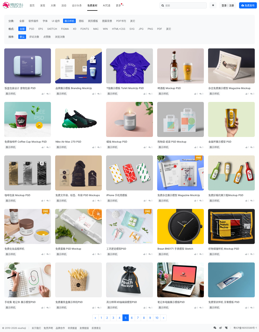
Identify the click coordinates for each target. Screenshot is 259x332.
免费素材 (92, 5)
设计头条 (77, 5)
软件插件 (33, 20)
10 (156, 318)
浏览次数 (60, 36)
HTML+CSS (118, 28)
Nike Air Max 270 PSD (68, 141)
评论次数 (34, 36)
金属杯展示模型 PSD (219, 141)
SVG (132, 28)
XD (74, 28)
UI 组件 (56, 20)
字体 (45, 20)
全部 (21, 20)
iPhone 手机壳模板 (116, 195)
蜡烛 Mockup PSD (116, 141)
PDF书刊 (121, 20)
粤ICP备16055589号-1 (245, 327)
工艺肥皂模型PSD (116, 248)
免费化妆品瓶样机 (14, 248)
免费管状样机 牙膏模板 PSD (223, 301)
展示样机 (69, 20)
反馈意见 (96, 328)
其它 (132, 20)
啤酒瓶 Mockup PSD (169, 88)
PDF (159, 28)
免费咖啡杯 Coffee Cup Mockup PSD (26, 141)
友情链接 (84, 328)
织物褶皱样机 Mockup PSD (223, 248)
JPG (141, 28)
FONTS (85, 28)
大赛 (53, 5)
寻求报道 (72, 328)
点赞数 (47, 36)
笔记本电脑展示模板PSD (171, 301)
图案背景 (107, 20)
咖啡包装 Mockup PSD (17, 195)
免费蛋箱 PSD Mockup (68, 248)
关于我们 (36, 328)
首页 (32, 5)
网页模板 (93, 20)
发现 (42, 5)
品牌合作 (60, 328)
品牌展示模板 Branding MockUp (74, 88)
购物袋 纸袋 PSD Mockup (172, 141)
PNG (150, 28)
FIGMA (65, 28)
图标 (81, 20)
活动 (63, 5)
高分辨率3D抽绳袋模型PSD (121, 301)
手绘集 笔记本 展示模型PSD (20, 301)
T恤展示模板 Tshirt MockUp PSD (125, 88)
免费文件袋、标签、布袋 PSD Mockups (78, 195)
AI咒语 (106, 5)
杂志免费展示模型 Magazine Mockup (229, 88)
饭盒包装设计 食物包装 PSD (20, 88)
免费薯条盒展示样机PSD (69, 301)
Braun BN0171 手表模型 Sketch (175, 248)
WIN (105, 28)
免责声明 (48, 328)
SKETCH (52, 28)
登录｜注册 (228, 5)
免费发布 (249, 5)
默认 (22, 36)
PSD (31, 28)
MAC (96, 28)
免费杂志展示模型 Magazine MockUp (179, 195)
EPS (40, 28)
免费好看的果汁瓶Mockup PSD (225, 195)
